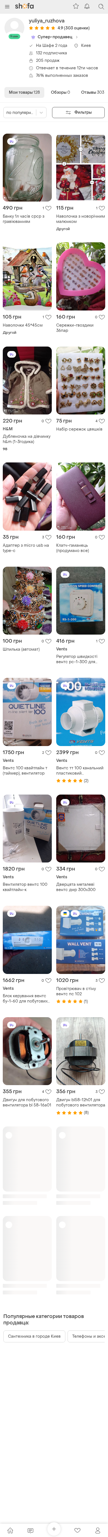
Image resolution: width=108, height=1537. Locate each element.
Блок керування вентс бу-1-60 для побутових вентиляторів (25, 998)
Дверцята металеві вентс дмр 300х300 (76, 887)
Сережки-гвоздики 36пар (75, 328)
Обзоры (60, 92)
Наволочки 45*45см (23, 325)
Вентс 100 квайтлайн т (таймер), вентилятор (25, 770)
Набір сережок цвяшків (79, 429)
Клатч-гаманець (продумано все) (72, 548)
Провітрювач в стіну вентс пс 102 (76, 991)
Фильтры (83, 112)
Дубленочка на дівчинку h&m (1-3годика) (26, 439)
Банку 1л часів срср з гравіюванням (23, 219)
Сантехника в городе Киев (34, 1336)
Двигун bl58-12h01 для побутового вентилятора (80, 1102)
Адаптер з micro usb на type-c (26, 548)
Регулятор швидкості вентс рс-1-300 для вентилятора (76, 659)
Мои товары (24, 92)
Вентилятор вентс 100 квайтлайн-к (25, 887)
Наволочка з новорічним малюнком (80, 219)
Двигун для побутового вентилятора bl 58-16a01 (27, 1102)
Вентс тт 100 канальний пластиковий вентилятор (80, 770)
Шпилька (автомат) (21, 649)
